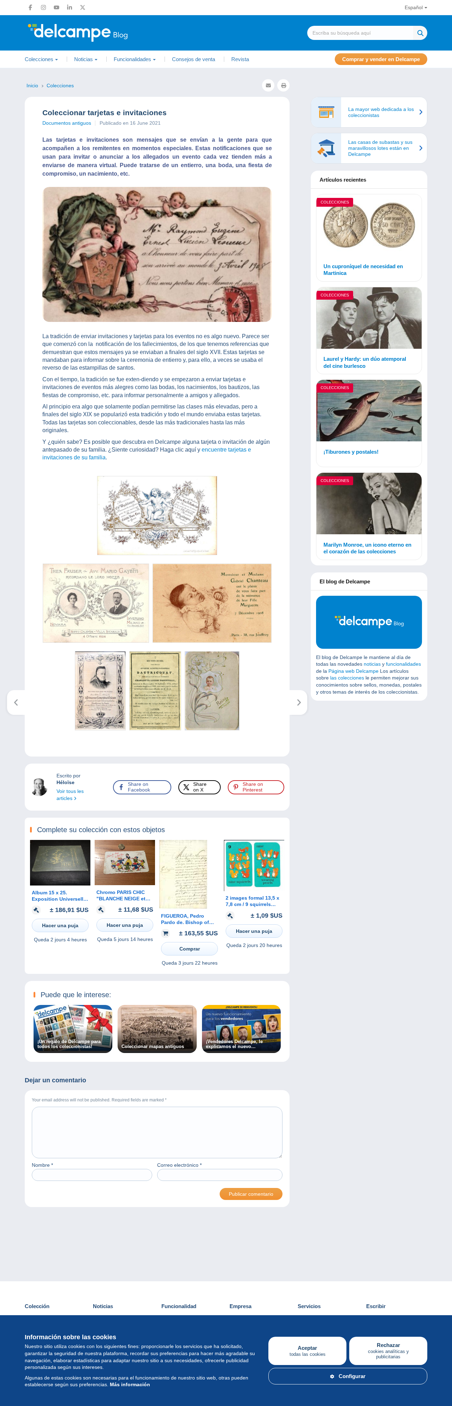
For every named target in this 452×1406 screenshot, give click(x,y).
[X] (82, 7)
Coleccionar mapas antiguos (152, 1046)
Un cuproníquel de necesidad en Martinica (363, 269)
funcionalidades (403, 664)
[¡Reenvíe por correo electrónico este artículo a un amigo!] (268, 85)
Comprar (189, 949)
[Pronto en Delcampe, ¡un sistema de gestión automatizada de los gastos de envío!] (298, 702)
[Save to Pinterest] (11, 533)
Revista (240, 59)
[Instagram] (43, 7)
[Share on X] (11, 516)
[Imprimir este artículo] (283, 85)
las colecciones (347, 678)
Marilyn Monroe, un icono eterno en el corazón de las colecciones (367, 548)
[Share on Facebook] (11, 499)
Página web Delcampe (353, 671)
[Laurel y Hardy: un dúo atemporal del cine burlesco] (369, 319)
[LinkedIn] (69, 7)
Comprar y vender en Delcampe (381, 59)
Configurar (352, 1376)
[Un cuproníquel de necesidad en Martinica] (369, 226)
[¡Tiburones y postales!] (369, 411)
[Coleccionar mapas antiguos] (157, 1049)
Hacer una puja (60, 925)
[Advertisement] (369, 757)
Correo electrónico (179, 1165)
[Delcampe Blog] (93, 33)
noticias (372, 664)
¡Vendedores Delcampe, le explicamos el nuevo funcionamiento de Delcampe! (238, 1044)
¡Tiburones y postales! (351, 452)
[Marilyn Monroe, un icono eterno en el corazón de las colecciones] (369, 504)
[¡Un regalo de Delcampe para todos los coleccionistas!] (73, 1049)
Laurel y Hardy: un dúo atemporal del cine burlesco (364, 362)
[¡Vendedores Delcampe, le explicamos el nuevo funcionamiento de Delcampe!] (241, 1049)
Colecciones (335, 202)
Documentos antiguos (66, 123)
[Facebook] (30, 7)
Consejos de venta (193, 59)
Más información (130, 1384)
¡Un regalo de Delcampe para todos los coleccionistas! (69, 1044)
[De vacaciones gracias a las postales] (16, 702)
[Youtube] (56, 7)
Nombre (42, 1165)
